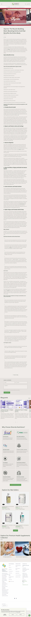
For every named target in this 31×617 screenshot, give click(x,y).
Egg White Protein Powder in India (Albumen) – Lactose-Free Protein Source (8, 525)
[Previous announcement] (1, 1)
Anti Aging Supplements (7, 556)
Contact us (10, 569)
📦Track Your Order (11, 581)
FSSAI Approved (5, 436)
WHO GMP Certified (6, 449)
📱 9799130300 (24, 581)
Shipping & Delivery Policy (18, 566)
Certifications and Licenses (11, 577)
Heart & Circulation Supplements (21, 556)
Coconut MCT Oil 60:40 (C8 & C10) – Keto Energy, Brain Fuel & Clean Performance (22, 525)
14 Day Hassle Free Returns (21, 462)
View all (15, 530)
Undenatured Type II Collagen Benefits (21, 410)
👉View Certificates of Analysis (15, 484)
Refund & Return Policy (18, 569)
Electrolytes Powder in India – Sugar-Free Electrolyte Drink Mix (22, 506)
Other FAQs (10, 579)
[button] (2, 4)
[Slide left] (14, 422)
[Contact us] (29, 615)
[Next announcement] (29, 1)
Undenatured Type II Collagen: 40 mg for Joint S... (7, 410)
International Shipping (6, 476)
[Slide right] (17, 422)
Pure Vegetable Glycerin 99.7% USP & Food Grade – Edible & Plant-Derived (8, 506)
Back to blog (16, 374)
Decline (21, 614)
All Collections (11, 571)
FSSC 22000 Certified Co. (21, 436)
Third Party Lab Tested (20, 476)
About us (10, 567)
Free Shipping (5, 462)
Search (10, 565)
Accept (13, 614)
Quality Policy (17, 573)
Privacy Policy (17, 571)
